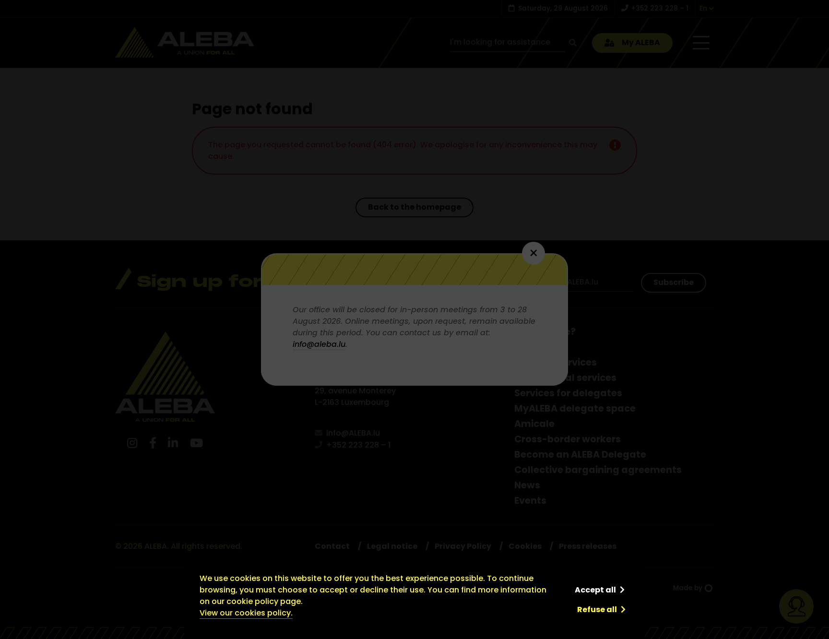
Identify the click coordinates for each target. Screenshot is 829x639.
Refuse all (597, 609)
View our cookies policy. (246, 612)
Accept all (595, 589)
